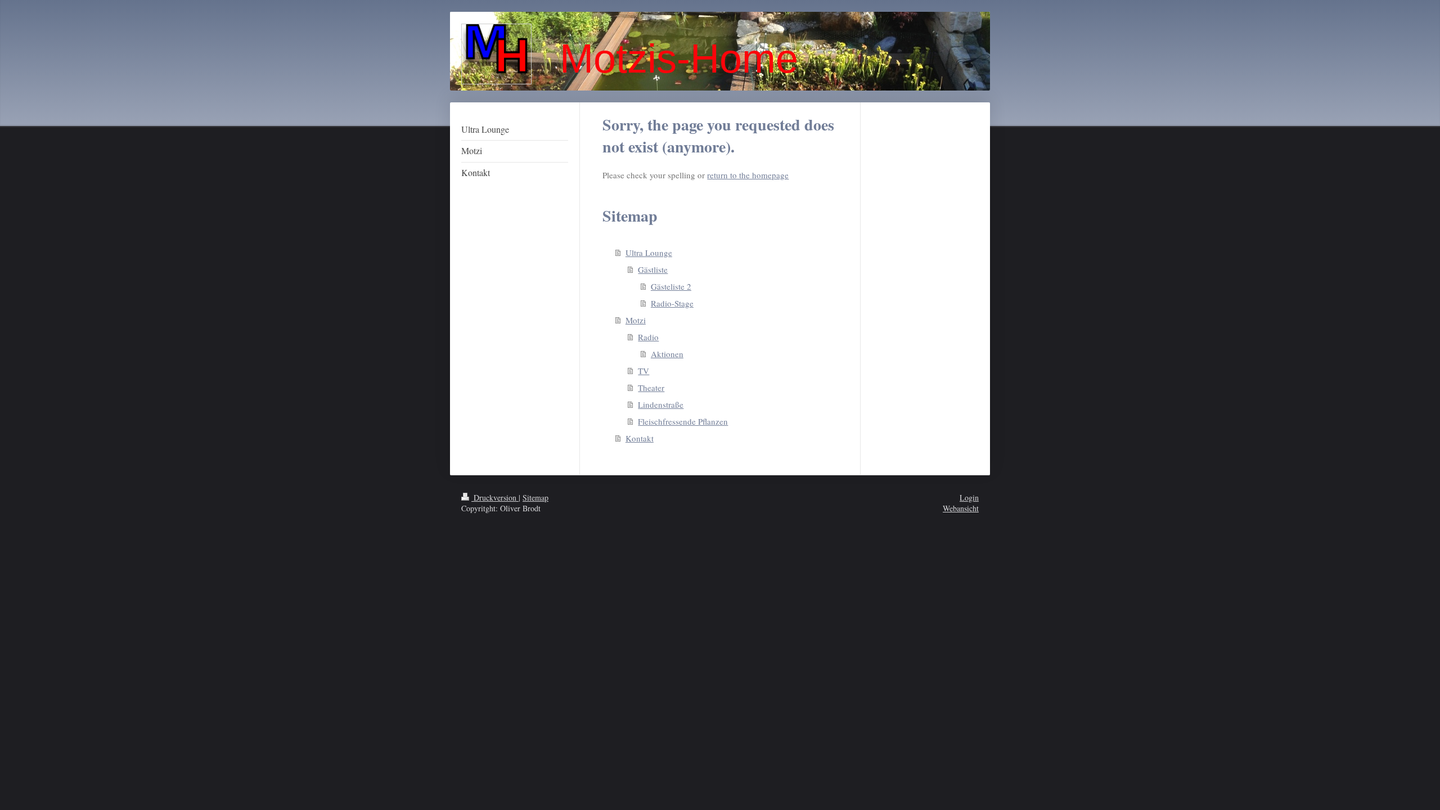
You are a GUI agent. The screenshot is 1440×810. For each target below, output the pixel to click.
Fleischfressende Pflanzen (683, 421)
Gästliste (653, 269)
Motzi (636, 320)
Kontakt (640, 438)
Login (969, 497)
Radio (648, 337)
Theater (651, 387)
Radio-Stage (672, 303)
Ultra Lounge (649, 252)
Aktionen (667, 353)
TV (643, 370)
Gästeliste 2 (671, 286)
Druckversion (495, 497)
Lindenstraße (660, 404)
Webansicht (961, 508)
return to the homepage (748, 175)
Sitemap (535, 497)
